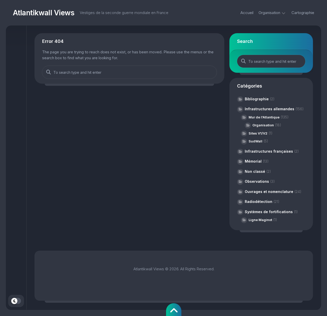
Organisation (269, 12)
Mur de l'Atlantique (264, 117)
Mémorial (253, 161)
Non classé (255, 171)
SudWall (255, 141)
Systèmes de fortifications (269, 212)
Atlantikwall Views (44, 12)
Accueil (246, 12)
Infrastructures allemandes (269, 109)
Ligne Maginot (260, 220)
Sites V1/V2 (258, 133)
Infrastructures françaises (269, 151)
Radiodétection (258, 201)
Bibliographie (257, 99)
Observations (257, 181)
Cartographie (302, 12)
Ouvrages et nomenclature (269, 191)
